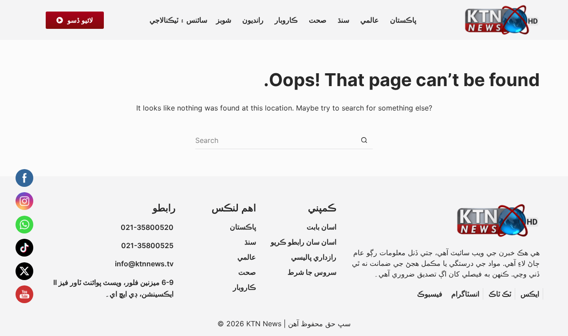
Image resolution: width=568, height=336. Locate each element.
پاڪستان (403, 20)
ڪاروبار (286, 20)
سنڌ (343, 20)
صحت (318, 20)
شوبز (223, 20)
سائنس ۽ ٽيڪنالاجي (178, 20)
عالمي (369, 20)
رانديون (253, 20)
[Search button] (364, 140)
